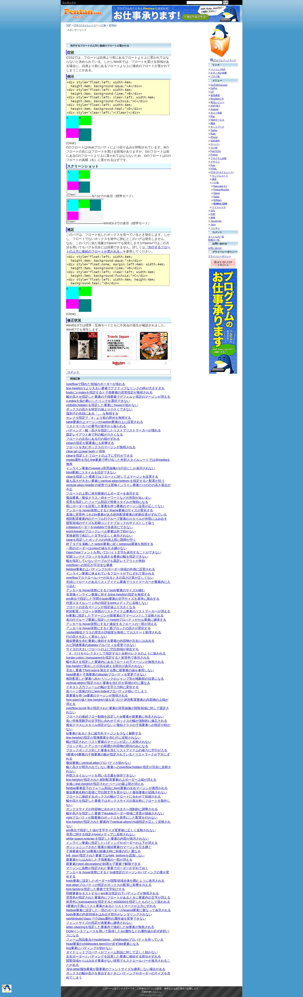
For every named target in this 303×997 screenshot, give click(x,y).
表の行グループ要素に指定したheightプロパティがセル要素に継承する (116, 620)
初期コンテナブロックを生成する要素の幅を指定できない (107, 556)
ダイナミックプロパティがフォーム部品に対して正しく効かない (112, 952)
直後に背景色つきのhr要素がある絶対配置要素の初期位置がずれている (116, 514)
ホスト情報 (216, 113)
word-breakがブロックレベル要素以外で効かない (101, 531)
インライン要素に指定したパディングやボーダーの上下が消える (112, 843)
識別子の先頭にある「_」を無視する (92, 413)
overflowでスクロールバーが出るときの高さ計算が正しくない (110, 577)
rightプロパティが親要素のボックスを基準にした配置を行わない (111, 817)
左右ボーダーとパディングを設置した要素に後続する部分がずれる (113, 956)
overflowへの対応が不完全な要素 (89, 565)
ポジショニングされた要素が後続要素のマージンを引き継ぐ (108, 847)
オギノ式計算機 (219, 73)
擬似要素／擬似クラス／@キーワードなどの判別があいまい (108, 497)
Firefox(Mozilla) (221, 189)
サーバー (215, 144)
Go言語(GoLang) (219, 85)
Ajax (213, 165)
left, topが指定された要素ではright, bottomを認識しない (105, 855)
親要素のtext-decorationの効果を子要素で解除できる (103, 864)
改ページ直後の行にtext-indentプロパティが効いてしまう (106, 691)
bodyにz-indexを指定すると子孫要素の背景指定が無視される (109, 392)
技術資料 (215, 140)
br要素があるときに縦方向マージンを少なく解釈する (104, 733)
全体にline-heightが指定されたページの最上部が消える (105, 784)
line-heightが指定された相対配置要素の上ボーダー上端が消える (111, 779)
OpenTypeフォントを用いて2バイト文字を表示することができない (113, 552)
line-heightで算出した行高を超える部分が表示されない (105, 666)
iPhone (214, 137)
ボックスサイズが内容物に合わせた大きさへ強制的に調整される (112, 809)
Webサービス (217, 120)
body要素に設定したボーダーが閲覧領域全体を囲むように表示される (115, 880)
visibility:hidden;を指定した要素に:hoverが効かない (102, 405)
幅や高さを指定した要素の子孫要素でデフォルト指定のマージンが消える (118, 396)
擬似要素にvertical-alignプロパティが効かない (98, 763)
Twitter (214, 130)
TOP (68, 25)
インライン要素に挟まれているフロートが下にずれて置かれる (110, 573)
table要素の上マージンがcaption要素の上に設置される (104, 422)
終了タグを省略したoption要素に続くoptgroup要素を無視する (109, 544)
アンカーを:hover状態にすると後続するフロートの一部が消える (111, 624)
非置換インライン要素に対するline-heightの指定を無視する (108, 594)
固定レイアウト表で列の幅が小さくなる (94, 434)
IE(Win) (112, 25)
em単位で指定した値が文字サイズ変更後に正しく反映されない (111, 830)
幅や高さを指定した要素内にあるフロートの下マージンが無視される (115, 662)
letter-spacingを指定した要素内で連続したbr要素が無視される (110, 927)
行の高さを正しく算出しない (86, 636)
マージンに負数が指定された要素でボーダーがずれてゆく (107, 868)
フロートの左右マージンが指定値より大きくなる (101, 607)
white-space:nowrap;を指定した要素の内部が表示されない (107, 838)
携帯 (213, 217)
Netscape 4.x (220, 186)
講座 (214, 179)
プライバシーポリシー (219, 256)
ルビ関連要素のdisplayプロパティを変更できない (101, 645)
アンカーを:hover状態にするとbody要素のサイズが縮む (105, 590)
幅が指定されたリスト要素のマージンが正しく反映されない (108, 742)
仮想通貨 (215, 95)
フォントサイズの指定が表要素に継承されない (99, 923)
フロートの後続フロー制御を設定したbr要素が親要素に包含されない (115, 716)
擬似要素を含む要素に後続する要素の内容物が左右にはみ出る (110, 641)
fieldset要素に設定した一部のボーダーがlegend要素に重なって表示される (118, 910)
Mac (213, 116)
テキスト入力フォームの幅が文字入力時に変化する (102, 687)
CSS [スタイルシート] (85, 25)
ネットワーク (217, 127)
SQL (213, 210)
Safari (216, 196)
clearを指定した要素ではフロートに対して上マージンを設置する (112, 476)
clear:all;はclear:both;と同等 (85, 451)
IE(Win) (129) (220, 203)
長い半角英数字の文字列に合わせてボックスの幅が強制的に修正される (116, 721)
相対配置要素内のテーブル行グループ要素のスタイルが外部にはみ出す (116, 519)
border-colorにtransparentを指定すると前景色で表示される (108, 657)
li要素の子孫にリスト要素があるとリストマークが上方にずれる (111, 906)
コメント (73, 372)
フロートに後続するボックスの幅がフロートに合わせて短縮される (113, 796)
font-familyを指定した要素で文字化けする (95, 889)
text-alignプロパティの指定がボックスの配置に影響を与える (109, 885)
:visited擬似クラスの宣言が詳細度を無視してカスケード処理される (113, 632)
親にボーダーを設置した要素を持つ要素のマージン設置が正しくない (115, 506)
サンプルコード (220, 175)
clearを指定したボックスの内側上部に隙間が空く (101, 540)
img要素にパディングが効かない (89, 948)
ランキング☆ (69, 2)
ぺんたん (156, 991)
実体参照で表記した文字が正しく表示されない (99, 535)
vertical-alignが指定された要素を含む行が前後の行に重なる (108, 683)
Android (214, 109)
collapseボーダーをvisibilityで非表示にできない (99, 527)
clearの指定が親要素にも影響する (90, 443)
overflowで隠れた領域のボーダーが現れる (95, 384)
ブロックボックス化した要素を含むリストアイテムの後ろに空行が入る (116, 750)
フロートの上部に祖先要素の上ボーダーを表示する (102, 493)
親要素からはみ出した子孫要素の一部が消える (99, 859)
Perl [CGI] (216, 151)
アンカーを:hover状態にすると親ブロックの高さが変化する (108, 628)
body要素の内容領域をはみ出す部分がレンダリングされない (109, 914)
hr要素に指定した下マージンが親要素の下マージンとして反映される (115, 615)
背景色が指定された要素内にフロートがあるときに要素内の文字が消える (118, 897)
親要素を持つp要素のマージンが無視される (97, 695)
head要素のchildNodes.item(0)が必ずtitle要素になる (102, 944)
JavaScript (216, 221)
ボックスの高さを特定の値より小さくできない (99, 409)
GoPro (214, 88)
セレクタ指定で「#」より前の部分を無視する (98, 417)
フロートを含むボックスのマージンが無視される (101, 447)
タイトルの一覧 (216, 236)
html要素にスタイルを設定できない (91, 472)
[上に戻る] (7, 992)
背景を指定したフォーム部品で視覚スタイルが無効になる (107, 502)
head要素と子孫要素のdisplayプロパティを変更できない (106, 674)
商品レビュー (217, 102)
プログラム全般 (219, 158)
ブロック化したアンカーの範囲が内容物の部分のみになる (107, 746)
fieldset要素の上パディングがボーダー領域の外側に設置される (110, 569)
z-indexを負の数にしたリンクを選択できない (98, 401)
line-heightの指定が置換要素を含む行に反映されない (103, 737)
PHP (213, 214)
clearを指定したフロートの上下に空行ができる (99, 455)
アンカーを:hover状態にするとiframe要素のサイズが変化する (109, 510)
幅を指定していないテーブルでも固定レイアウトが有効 (105, 561)
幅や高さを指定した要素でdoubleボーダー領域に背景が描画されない (115, 813)
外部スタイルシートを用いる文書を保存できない (101, 775)
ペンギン (215, 228)
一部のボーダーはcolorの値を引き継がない (96, 548)
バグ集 (102, 25)
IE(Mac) (217, 200)
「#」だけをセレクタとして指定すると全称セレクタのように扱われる (116, 653)
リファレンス (219, 207)
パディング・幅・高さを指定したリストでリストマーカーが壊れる (113, 430)
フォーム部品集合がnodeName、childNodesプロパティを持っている (114, 939)
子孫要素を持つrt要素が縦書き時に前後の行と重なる (103, 851)
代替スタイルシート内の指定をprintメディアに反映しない (107, 603)
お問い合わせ (215, 248)
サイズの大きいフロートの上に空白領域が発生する (102, 649)
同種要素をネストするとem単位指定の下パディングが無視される (112, 893)
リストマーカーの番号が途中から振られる (96, 426)
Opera (216, 193)
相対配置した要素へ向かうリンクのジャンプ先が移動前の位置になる (115, 678)
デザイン (215, 161)
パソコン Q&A (218, 69)
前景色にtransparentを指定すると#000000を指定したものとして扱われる (118, 902)
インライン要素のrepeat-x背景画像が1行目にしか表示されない (110, 468)
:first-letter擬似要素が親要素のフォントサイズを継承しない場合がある (115, 969)
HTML (214, 168)
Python (214, 154)
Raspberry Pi (217, 99)
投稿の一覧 (214, 240)
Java (213, 224)
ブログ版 (215, 76)
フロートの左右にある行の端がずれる (93, 439)
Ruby (213, 133)
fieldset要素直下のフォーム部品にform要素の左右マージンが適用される (117, 788)
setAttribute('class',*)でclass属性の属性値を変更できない (106, 918)
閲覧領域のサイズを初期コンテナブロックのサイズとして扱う (110, 523)
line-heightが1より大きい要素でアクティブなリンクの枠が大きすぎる (115, 388)
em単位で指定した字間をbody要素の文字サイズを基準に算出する (112, 598)
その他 (214, 147)
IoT (212, 91)
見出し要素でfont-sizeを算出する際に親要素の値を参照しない (110, 670)
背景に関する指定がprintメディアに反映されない (100, 834)
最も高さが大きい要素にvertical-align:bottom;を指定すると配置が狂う (115, 481)
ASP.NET (215, 106)
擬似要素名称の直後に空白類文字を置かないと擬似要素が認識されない (116, 792)
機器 (213, 123)
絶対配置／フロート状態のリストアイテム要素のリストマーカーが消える (118, 611)
